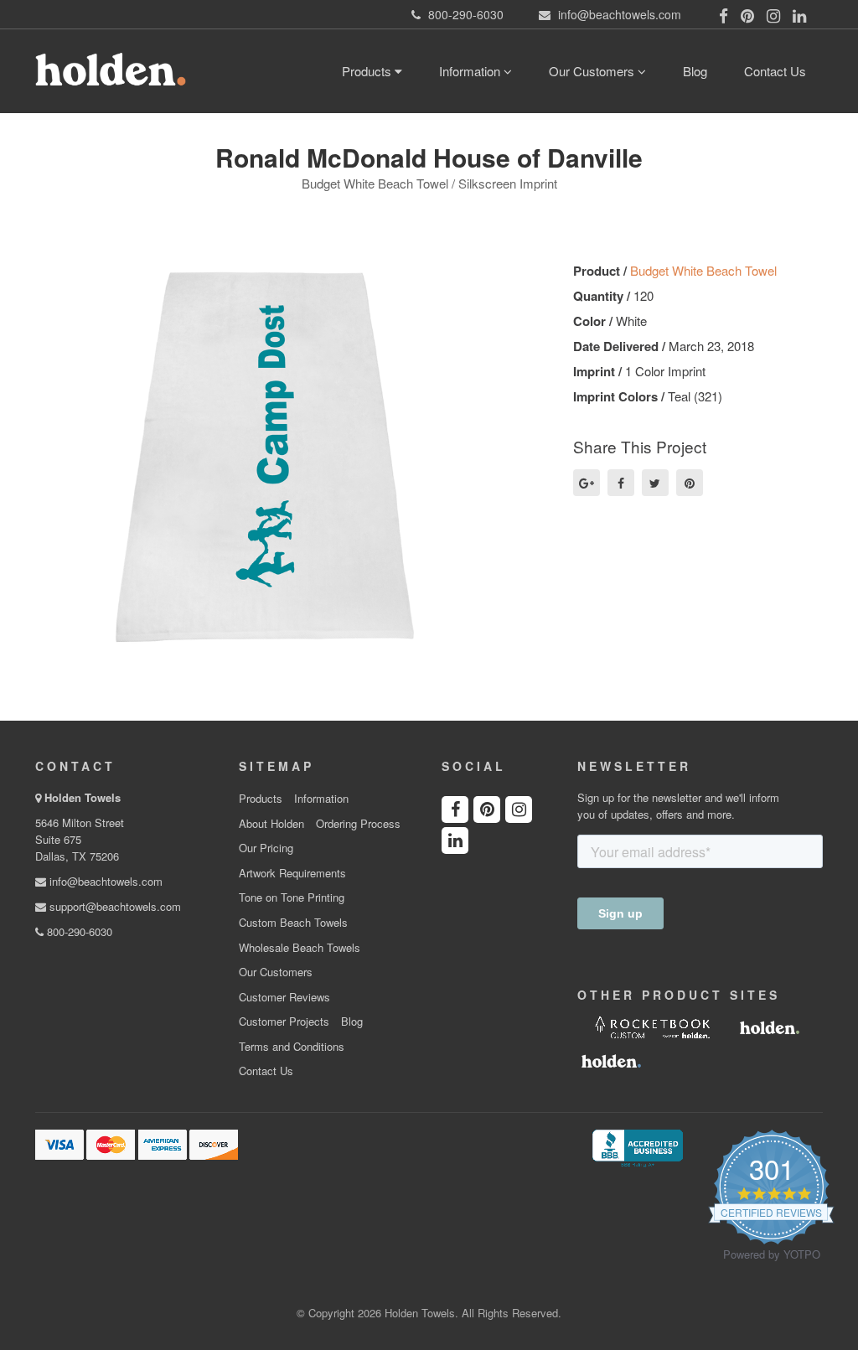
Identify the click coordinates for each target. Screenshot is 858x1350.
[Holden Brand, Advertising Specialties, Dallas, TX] (637, 1146)
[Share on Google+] (586, 482)
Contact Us (775, 71)
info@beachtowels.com (104, 881)
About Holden (271, 823)
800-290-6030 (78, 931)
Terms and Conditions (291, 1046)
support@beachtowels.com (113, 906)
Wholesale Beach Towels (299, 947)
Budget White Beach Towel (703, 270)
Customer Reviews (284, 997)
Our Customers (593, 71)
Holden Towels (82, 797)
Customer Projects (284, 1021)
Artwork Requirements (292, 873)
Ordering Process (358, 823)
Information (471, 71)
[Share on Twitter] (655, 482)
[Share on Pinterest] (689, 482)
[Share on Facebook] (620, 482)
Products (368, 71)
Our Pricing (266, 848)
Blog (695, 71)
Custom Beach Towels (293, 922)
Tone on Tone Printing (291, 897)
